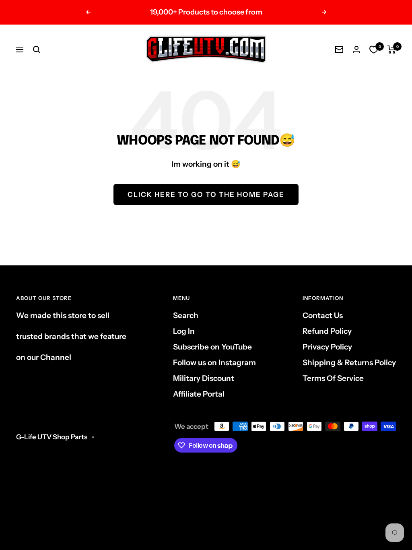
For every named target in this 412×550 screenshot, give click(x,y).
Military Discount (203, 378)
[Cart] (391, 49)
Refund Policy (327, 331)
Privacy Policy (327, 347)
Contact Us (323, 315)
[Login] (356, 49)
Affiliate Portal (199, 394)
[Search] (36, 49)
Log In (184, 331)
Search (185, 315)
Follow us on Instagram (214, 362)
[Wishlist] (374, 49)
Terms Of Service (333, 378)
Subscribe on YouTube (212, 347)
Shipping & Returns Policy (349, 362)
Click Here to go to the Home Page (206, 194)
